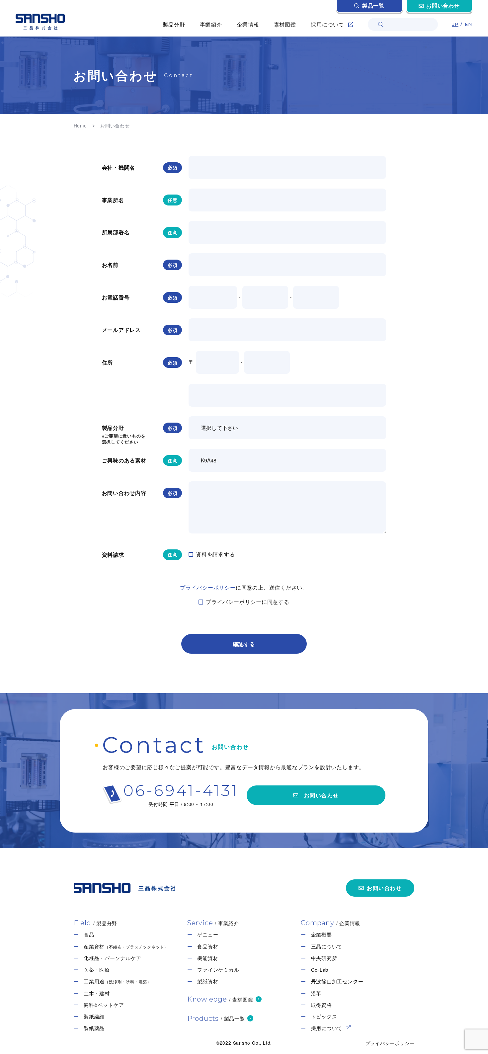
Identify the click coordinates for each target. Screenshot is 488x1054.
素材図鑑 (285, 24)
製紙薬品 (94, 1028)
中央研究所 (324, 958)
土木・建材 (97, 993)
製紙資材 (207, 981)
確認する (244, 644)
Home (80, 125)
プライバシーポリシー (208, 587)
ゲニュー (207, 934)
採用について (327, 1028)
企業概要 (321, 934)
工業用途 (117, 981)
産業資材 (126, 946)
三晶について (327, 946)
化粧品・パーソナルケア (112, 958)
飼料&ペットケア (104, 1005)
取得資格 (321, 1005)
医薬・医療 (97, 969)
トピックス (324, 1016)
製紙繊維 (94, 1016)
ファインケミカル (218, 969)
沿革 (316, 993)
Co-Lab (320, 969)
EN (468, 24)
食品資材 (207, 946)
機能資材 (207, 958)
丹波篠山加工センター (337, 981)
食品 (89, 934)
